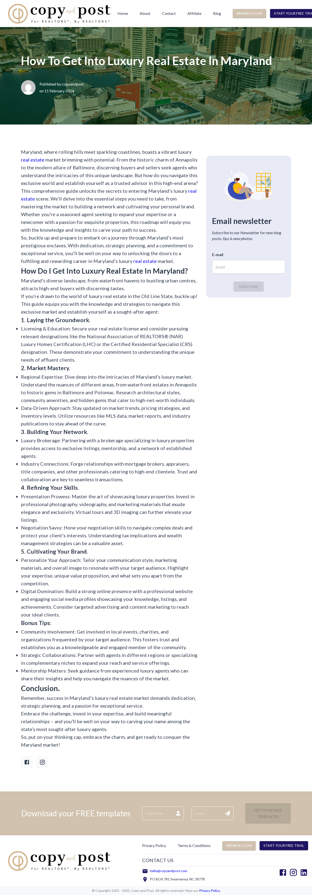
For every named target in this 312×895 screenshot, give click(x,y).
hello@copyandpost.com (168, 871)
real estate (32, 160)
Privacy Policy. (209, 890)
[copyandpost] (59, 24)
